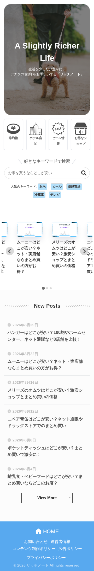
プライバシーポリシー (46, 558)
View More (47, 498)
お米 (42, 186)
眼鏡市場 (74, 186)
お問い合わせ (36, 542)
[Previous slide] (10, 251)
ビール (57, 186)
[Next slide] (84, 251)
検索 (84, 173)
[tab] (43, 288)
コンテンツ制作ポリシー (33, 549)
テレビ (55, 194)
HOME (50, 531)
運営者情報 (60, 542)
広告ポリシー (70, 549)
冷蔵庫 (39, 194)
